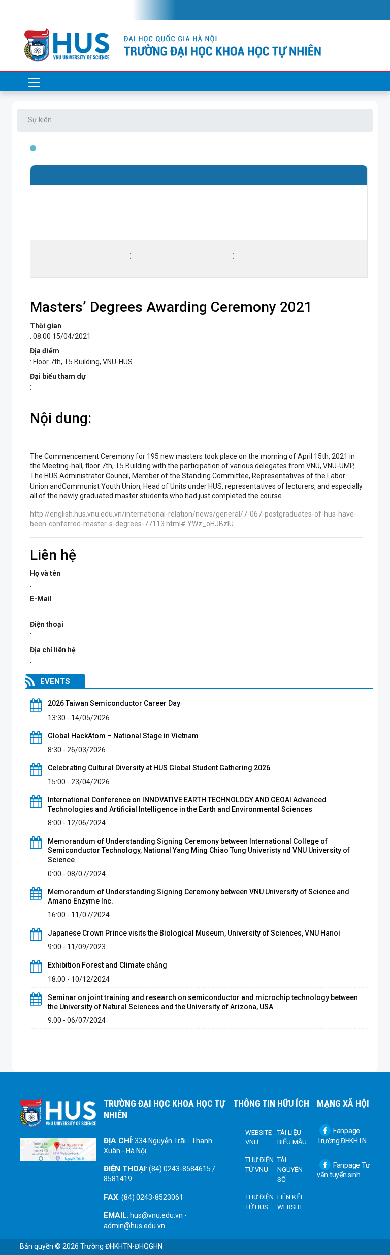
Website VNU (258, 1137)
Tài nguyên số (290, 1169)
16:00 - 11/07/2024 (79, 915)
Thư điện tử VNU (259, 1165)
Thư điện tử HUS (259, 1202)
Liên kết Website (290, 1202)
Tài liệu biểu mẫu (292, 1137)
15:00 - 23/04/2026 (79, 782)
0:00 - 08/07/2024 (77, 874)
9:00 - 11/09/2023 (77, 947)
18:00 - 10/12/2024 (79, 979)
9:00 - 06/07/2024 (77, 1020)
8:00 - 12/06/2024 (77, 823)
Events (55, 681)
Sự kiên (40, 120)
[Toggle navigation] (34, 10)
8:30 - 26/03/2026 (77, 750)
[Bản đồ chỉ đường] (58, 1148)
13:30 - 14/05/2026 (79, 718)
